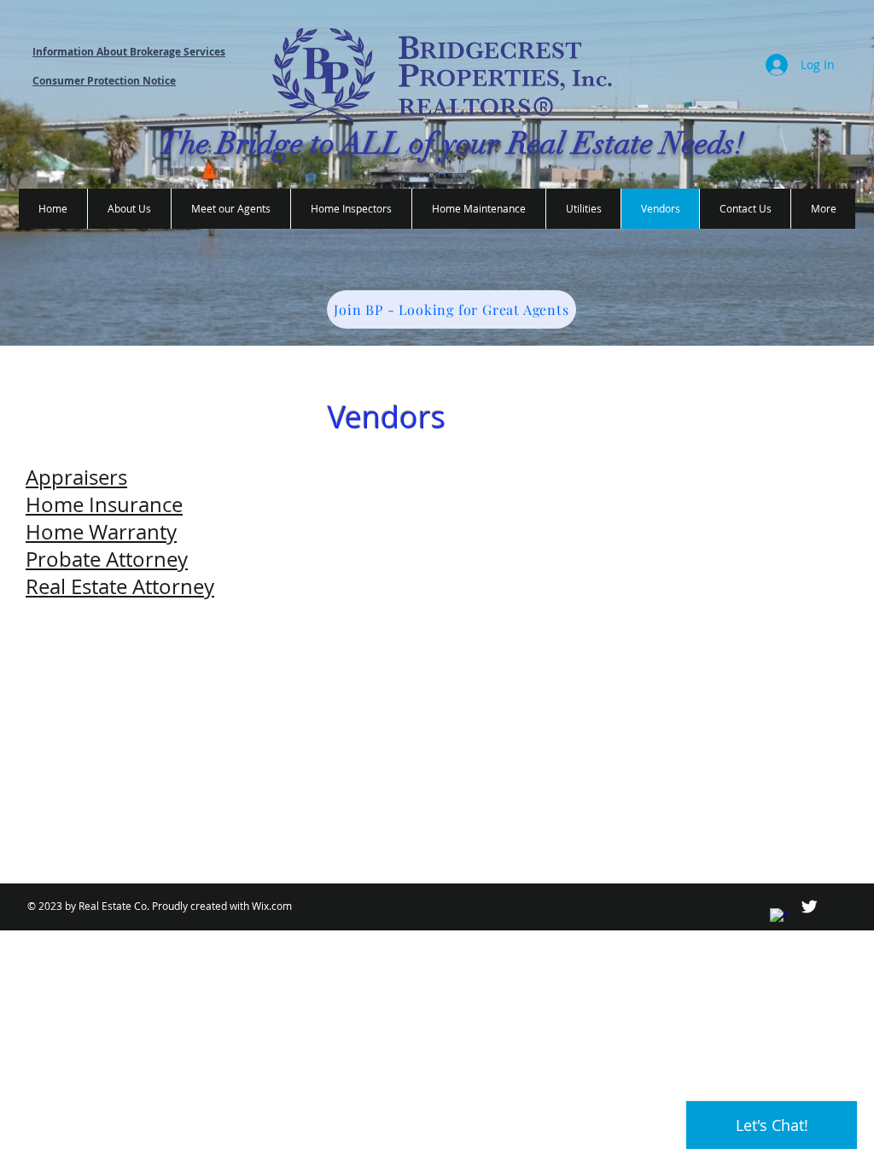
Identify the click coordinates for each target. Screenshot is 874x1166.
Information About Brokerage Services (128, 51)
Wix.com (272, 905)
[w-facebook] (779, 917)
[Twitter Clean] (809, 906)
